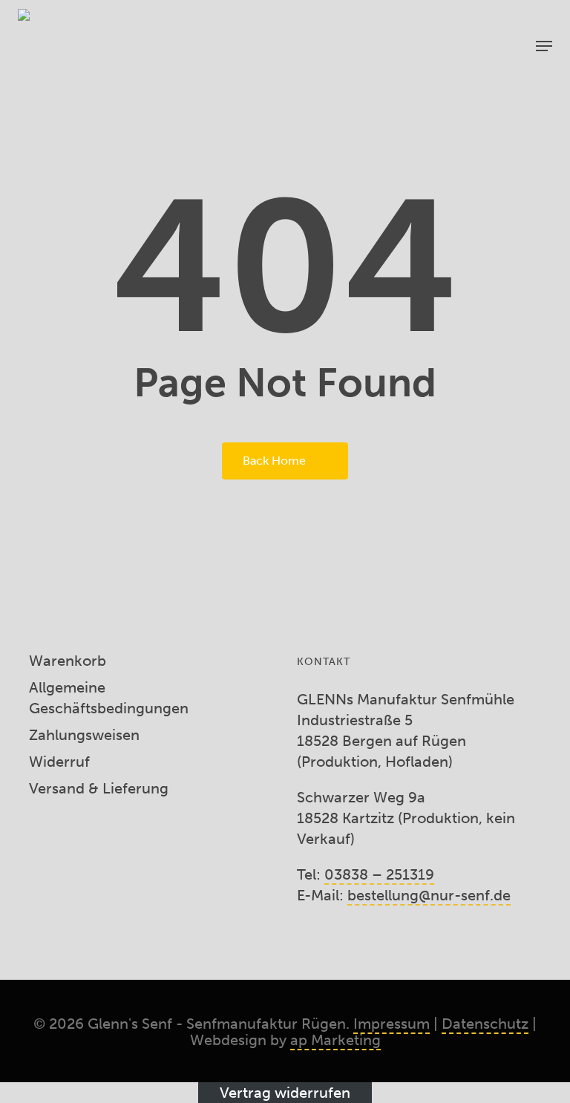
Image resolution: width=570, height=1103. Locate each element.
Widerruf (59, 761)
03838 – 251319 (379, 874)
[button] (544, 46)
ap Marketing (335, 1040)
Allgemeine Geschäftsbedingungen (109, 697)
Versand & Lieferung (98, 788)
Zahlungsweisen (84, 735)
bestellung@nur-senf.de (429, 895)
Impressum (391, 1023)
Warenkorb (67, 661)
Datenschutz (485, 1023)
